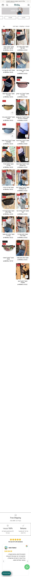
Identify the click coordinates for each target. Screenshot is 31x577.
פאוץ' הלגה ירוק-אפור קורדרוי (8, 235)
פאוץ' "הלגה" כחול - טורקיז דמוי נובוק (8, 47)
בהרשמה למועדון (10, 1)
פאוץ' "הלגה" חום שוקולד (22, 282)
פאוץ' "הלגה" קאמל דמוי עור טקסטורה (22, 188)
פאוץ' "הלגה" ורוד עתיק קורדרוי (22, 94)
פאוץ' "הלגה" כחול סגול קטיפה (22, 141)
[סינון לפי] (4, 26)
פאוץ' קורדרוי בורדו (8, 187)
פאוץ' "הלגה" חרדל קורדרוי (8, 164)
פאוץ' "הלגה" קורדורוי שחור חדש (8, 211)
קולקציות (22, 26)
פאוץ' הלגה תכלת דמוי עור (22, 211)
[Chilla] (17, 5)
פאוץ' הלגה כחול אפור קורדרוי (8, 94)
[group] (15, 1)
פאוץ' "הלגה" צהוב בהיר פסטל (8, 118)
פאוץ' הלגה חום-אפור (22, 257)
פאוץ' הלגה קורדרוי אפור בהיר (22, 235)
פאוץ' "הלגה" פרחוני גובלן (8, 258)
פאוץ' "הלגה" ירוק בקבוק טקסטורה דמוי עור (22, 118)
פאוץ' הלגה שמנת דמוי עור (22, 71)
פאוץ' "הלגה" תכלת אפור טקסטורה (8, 141)
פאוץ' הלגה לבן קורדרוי (8, 70)
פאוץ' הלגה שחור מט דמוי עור (22, 47)
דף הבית (27, 26)
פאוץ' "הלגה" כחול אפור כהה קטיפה (22, 164)
